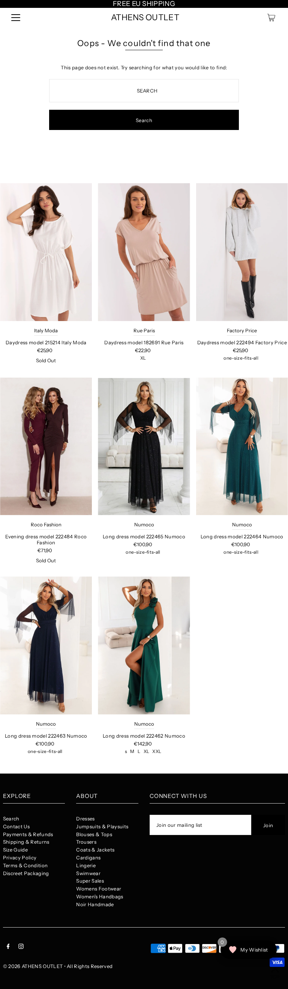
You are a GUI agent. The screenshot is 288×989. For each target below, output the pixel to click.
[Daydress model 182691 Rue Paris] (144, 252)
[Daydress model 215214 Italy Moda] (46, 252)
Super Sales (90, 881)
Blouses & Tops (94, 834)
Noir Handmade (95, 904)
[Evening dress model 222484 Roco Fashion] (46, 446)
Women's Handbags (99, 896)
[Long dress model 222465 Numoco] (144, 446)
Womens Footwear (98, 889)
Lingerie (86, 865)
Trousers (86, 842)
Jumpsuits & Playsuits (102, 826)
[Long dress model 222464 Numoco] (242, 446)
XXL (156, 751)
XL (143, 358)
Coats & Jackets (95, 850)
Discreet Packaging (26, 873)
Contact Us (16, 826)
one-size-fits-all (241, 358)
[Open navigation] (15, 17)
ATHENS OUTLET (145, 17)
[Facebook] (8, 947)
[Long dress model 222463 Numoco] (46, 645)
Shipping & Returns (26, 842)
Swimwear (88, 873)
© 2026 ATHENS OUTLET (33, 966)
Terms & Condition (25, 865)
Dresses (85, 819)
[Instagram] (21, 947)
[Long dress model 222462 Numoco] (144, 645)
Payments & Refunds (28, 834)
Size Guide (15, 850)
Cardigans (88, 858)
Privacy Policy (20, 858)
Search (11, 819)
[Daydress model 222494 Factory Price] (242, 252)
